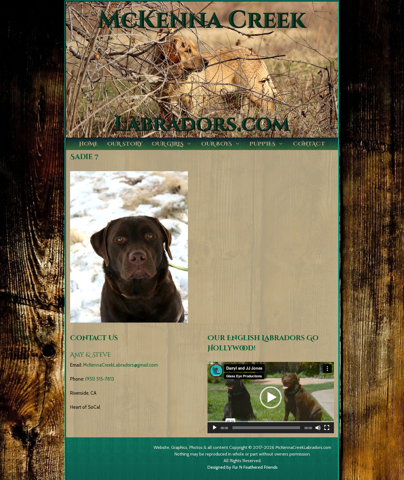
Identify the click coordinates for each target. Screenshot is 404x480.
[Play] (214, 427)
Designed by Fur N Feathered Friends (242, 467)
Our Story (124, 144)
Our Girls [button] (168, 144)
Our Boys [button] (216, 144)
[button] (271, 397)
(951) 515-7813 (99, 379)
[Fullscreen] (327, 427)
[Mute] (318, 427)
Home (88, 144)
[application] (270, 397)
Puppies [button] (262, 144)
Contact (309, 144)
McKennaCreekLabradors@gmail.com (120, 365)
